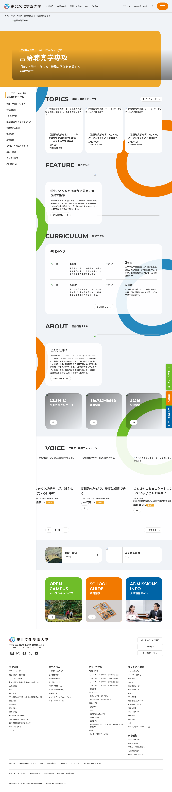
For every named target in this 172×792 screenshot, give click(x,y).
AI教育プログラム (55, 686)
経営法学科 (93, 707)
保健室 (130, 693)
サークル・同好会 (134, 675)
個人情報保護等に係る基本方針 (20, 723)
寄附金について (15, 708)
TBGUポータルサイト (142, 6)
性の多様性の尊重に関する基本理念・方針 (24, 682)
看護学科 (93, 689)
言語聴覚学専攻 (15, 97)
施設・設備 (11, 151)
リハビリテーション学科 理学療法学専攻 (104, 675)
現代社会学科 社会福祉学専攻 (100, 699)
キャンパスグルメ (134, 712)
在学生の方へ (133, 743)
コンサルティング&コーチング (60, 697)
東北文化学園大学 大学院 (99, 734)
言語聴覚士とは (13, 127)
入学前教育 (53, 693)
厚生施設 (131, 719)
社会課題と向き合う (56, 671)
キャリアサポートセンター (138, 726)
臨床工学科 (93, 721)
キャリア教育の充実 (56, 689)
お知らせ (12, 763)
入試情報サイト (168, 415)
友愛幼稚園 (47, 773)
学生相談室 (132, 697)
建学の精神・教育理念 (17, 675)
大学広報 (12, 700)
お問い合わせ (52, 763)
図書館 (130, 682)
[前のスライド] (49, 530)
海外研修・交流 (54, 682)
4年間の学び (11, 116)
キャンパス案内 (91, 6)
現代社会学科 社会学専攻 (99, 696)
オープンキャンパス (168, 376)
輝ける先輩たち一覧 (56, 700)
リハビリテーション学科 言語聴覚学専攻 (104, 682)
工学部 (91, 710)
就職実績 (10, 139)
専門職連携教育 (54, 678)
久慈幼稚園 (34, 773)
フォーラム (75, 763)
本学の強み (61, 6)
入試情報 (10, 163)
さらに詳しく (59, 215)
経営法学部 (93, 703)
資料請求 (168, 398)
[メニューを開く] (162, 6)
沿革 (10, 689)
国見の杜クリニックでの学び (18, 121)
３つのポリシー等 (15, 678)
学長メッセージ (15, 671)
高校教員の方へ (134, 751)
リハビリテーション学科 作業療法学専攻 (104, 678)
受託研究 (12, 704)
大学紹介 (50, 6)
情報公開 (12, 693)
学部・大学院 (75, 6)
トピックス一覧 (150, 99)
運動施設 (131, 715)
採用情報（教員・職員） (18, 715)
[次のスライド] (65, 530)
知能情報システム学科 (97, 714)
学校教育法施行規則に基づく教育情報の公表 (25, 697)
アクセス (126, 6)
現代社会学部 (93, 692)
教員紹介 (10, 133)
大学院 (91, 730)
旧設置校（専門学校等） (66, 773)
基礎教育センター (134, 686)
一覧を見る (152, 530)
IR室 (129, 723)
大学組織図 (13, 686)
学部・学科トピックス (15, 104)
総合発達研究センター (136, 700)
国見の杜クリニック (16, 773)
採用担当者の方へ (134, 754)
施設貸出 (131, 678)
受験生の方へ (133, 739)
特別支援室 (132, 708)
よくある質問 (12, 157)
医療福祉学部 (93, 671)
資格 (41, 763)
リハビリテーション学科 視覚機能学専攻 (104, 685)
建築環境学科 (94, 717)
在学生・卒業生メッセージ (17, 145)
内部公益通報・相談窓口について (21, 719)
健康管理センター (134, 689)
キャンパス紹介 (134, 671)
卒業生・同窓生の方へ (136, 747)
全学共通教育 (54, 675)
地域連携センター (134, 704)
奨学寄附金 (13, 712)
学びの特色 (11, 109)
